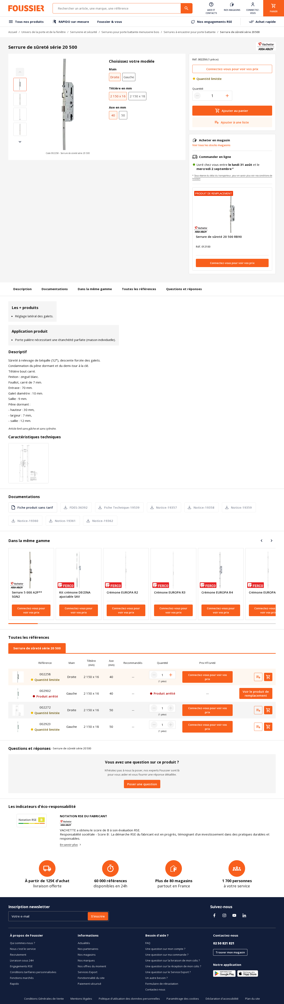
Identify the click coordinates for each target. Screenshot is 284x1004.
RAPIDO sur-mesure (74, 22)
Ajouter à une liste (235, 122)
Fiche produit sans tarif (35, 507)
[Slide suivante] (20, 142)
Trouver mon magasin (230, 952)
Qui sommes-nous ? (22, 943)
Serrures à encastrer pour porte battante (190, 32)
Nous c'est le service (23, 949)
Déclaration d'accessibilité (222, 998)
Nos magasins (87, 954)
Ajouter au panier (235, 111)
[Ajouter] (227, 95)
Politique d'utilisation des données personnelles (129, 998)
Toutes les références (139, 289)
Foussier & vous (109, 22)
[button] (68, 107)
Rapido (14, 984)
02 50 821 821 (223, 943)
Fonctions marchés (22, 978)
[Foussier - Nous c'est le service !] (26, 8)
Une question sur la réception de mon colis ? (173, 966)
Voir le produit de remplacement (256, 693)
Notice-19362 (102, 521)
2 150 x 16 (118, 96)
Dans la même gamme (95, 289)
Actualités (84, 943)
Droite (114, 77)
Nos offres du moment (92, 966)
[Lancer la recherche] (186, 8)
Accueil (12, 32)
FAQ (147, 943)
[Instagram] (224, 915)
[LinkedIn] (244, 915)
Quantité (197, 88)
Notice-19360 (27, 521)
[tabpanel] (142, 696)
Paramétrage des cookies (183, 998)
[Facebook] (214, 915)
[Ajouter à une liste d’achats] (258, 677)
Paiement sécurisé (89, 984)
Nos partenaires (88, 949)
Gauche (128, 77)
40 (113, 115)
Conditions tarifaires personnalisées (33, 972)
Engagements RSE (21, 966)
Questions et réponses (184, 289)
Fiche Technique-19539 (122, 507)
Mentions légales (81, 998)
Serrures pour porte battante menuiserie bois (130, 32)
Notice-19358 (204, 507)
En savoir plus (69, 844)
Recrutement (18, 954)
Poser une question (142, 784)
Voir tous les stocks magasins (211, 145)
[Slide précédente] (261, 540)
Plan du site (252, 998)
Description (22, 289)
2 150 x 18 (137, 96)
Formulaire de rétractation (161, 984)
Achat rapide (266, 22)
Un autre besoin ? (156, 978)
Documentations (55, 289)
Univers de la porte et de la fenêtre (43, 32)
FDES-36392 (79, 507)
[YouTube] (234, 915)
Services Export (87, 972)
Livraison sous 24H (22, 960)
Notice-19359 (241, 507)
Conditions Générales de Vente (44, 998)
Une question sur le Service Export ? (168, 972)
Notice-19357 (166, 507)
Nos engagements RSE (214, 22)
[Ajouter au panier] (268, 677)
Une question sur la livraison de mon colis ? (172, 960)
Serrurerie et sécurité (83, 32)
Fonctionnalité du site (91, 978)
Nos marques (86, 960)
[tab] (37, 648)
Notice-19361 (65, 521)
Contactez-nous (155, 989)
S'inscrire (98, 916)
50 (123, 115)
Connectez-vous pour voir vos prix (232, 69)
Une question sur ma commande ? (166, 954)
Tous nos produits (29, 22)
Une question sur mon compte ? (165, 949)
